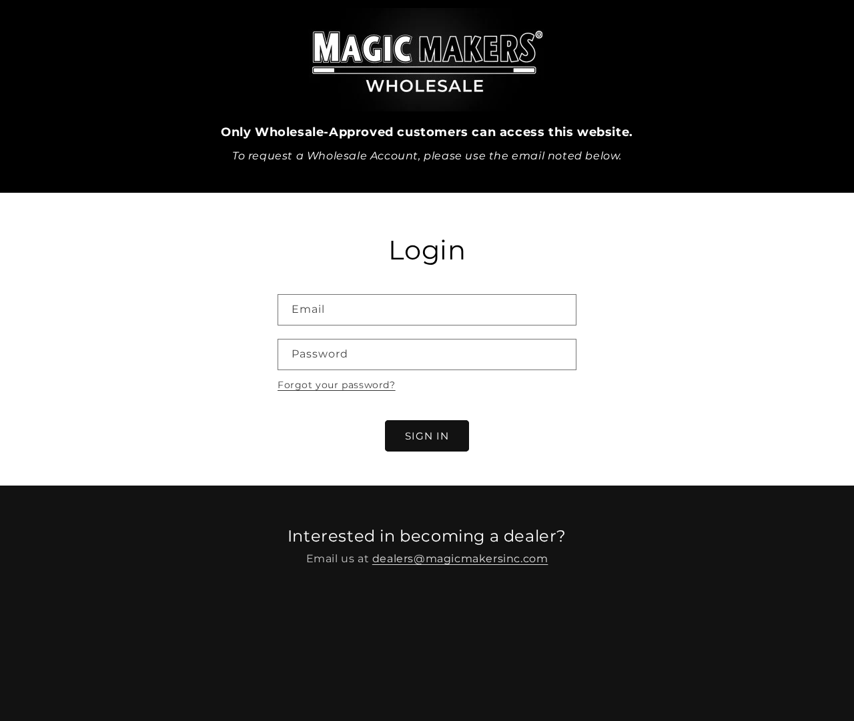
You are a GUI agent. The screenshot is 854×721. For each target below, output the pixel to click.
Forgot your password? (337, 385)
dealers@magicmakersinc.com (460, 558)
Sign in (427, 436)
